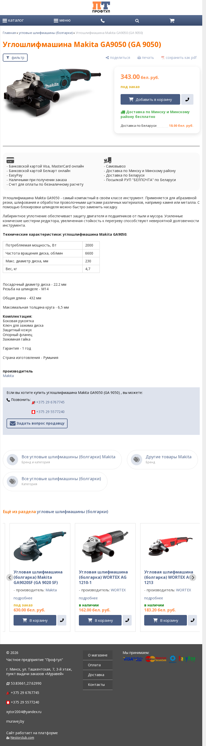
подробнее (23, 598)
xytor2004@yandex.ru (23, 711)
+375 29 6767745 (50, 402)
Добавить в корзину (154, 99)
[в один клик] (187, 99)
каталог (15, 20)
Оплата (94, 664)
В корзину (38, 620)
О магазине (98, 655)
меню (64, 20)
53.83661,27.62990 (26, 683)
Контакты (96, 684)
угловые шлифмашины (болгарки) (46, 32)
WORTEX (118, 590)
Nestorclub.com (22, 737)
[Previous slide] (9, 577)
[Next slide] (192, 577)
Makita (8, 375)
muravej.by (15, 721)
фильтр (18, 57)
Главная (9, 32)
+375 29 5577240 (50, 411)
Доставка (96, 674)
